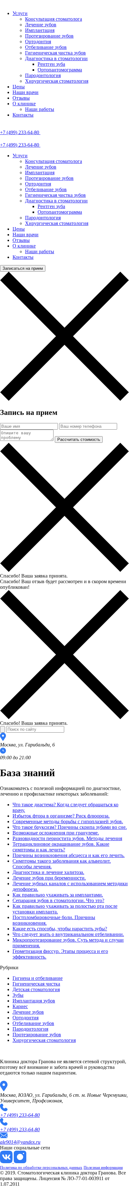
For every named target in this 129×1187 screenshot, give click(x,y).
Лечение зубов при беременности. (49, 878)
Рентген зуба (51, 64)
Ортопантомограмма (60, 69)
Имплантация (39, 30)
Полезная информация (103, 1167)
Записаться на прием (23, 268)
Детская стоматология (36, 989)
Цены (19, 86)
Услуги (20, 13)
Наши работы (39, 109)
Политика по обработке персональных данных (41, 1167)
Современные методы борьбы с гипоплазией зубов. (68, 821)
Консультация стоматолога (53, 19)
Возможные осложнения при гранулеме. (56, 832)
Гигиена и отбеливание (38, 978)
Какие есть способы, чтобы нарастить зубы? (60, 928)
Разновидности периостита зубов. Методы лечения (67, 838)
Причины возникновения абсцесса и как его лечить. (69, 855)
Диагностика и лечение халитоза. (48, 872)
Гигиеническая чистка (36, 983)
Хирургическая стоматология (56, 81)
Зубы (18, 995)
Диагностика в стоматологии (56, 58)
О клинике (24, 103)
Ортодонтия (38, 41)
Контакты (23, 115)
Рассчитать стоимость (78, 439)
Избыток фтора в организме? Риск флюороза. (61, 815)
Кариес (20, 1006)
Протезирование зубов (49, 36)
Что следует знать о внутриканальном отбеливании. (68, 934)
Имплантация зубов (34, 1000)
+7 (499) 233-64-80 (20, 1115)
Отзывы (21, 98)
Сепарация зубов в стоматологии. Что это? (58, 900)
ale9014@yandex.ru (20, 1142)
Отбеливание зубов (46, 47)
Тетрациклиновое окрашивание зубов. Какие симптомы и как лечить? (61, 846)
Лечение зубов (40, 24)
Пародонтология (43, 75)
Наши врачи (26, 92)
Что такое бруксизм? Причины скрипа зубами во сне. (70, 827)
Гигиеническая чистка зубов (55, 52)
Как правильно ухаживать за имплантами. (58, 894)
